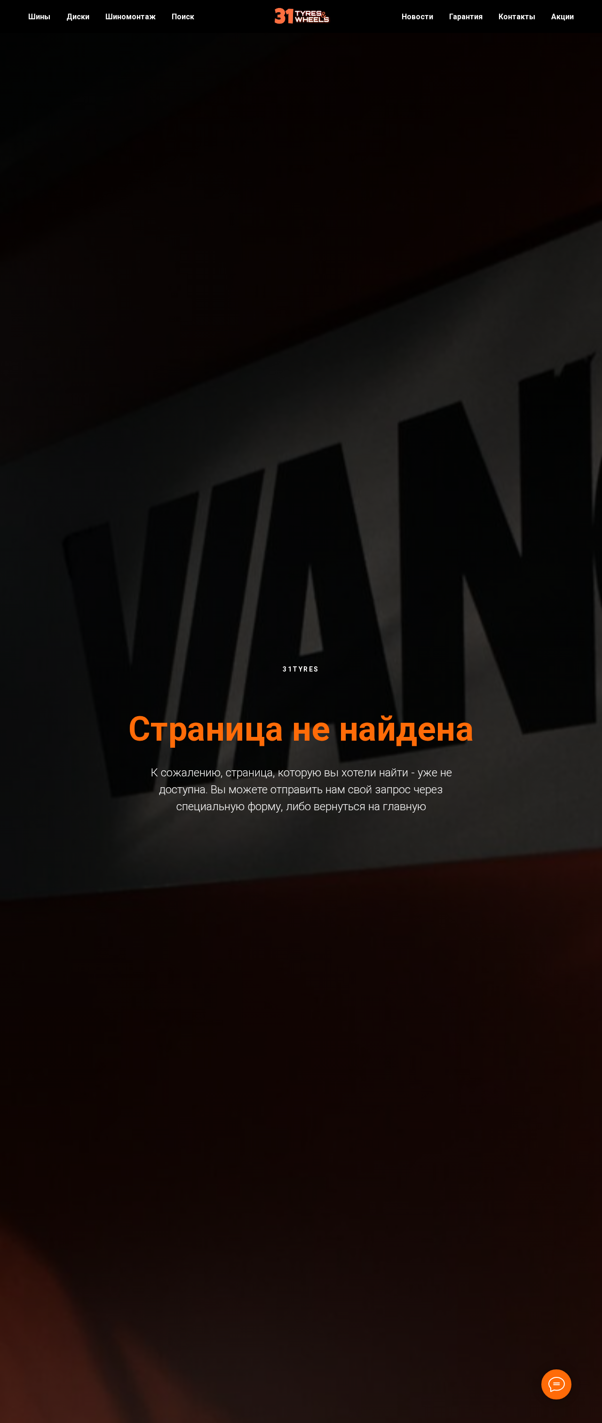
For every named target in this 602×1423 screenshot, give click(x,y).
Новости (417, 16)
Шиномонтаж (130, 16)
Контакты (517, 16)
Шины (39, 16)
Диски (77, 16)
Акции (562, 16)
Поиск (183, 16)
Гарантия (466, 16)
